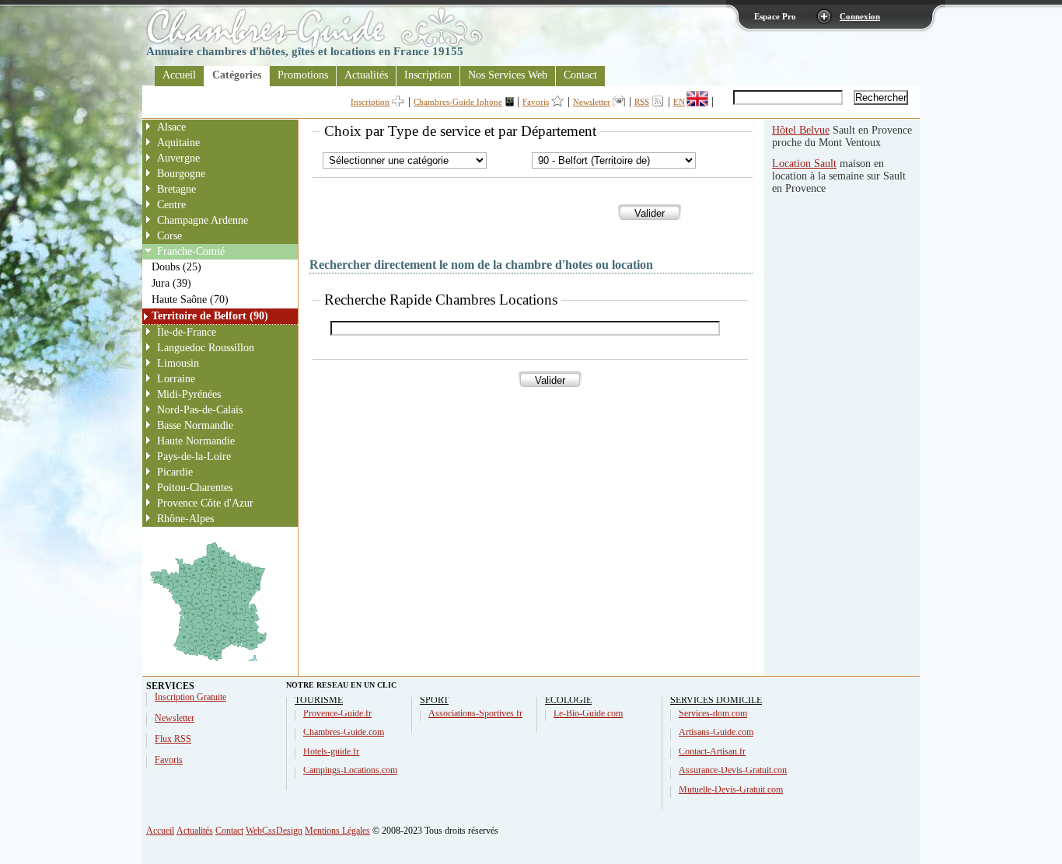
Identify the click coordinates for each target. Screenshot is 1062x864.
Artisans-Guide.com (716, 731)
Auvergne (178, 158)
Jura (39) (171, 283)
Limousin (178, 363)
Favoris (535, 101)
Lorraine (176, 379)
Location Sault (804, 163)
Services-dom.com (713, 713)
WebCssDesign (274, 830)
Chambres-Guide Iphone (458, 101)
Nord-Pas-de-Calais (200, 410)
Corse (169, 236)
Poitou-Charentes (194, 487)
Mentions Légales (337, 830)
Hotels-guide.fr (331, 751)
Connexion (860, 16)
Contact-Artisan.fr (712, 751)
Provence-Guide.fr (337, 713)
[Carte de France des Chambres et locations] (208, 661)
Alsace (171, 127)
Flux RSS (173, 738)
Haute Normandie (196, 441)
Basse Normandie (195, 425)
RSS (641, 101)
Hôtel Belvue (801, 130)
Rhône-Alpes (185, 518)
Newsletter (591, 101)
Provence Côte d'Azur (205, 503)
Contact (580, 75)
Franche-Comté (191, 251)
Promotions (303, 75)
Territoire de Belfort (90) (210, 316)
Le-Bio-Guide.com (588, 713)
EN (679, 101)
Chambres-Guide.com (343, 731)
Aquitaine (178, 142)
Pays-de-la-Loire (194, 456)
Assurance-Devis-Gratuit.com (734, 770)
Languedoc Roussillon (205, 348)
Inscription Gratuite (190, 697)
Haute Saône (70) (190, 299)
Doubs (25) (176, 267)
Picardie (175, 472)
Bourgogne (181, 173)
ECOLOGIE (568, 700)
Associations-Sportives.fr (475, 713)
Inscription (428, 75)
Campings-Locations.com (350, 770)
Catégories (236, 75)
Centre (171, 205)
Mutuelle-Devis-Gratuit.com (731, 789)
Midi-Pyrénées (189, 394)
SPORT (434, 700)
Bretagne (176, 189)
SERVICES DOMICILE (716, 700)
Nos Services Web (507, 75)
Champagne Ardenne (202, 220)
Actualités (366, 75)
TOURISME (319, 700)
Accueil (179, 75)
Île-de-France (186, 332)
